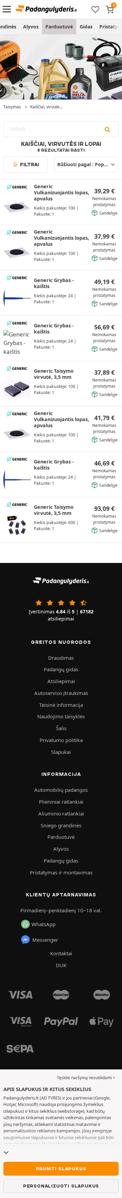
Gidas (86, 26)
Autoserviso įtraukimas (61, 693)
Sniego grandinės (61, 825)
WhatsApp (44, 924)
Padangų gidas (61, 669)
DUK (61, 965)
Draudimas (61, 657)
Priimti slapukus (61, 1168)
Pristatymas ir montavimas (61, 872)
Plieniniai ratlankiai (61, 801)
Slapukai (61, 751)
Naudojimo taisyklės (61, 716)
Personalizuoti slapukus (61, 1186)
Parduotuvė (59, 26)
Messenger (45, 939)
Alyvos (31, 26)
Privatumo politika (61, 740)
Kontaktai (61, 953)
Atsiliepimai (61, 681)
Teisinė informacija (61, 704)
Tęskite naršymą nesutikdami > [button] (86, 1078)
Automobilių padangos (61, 789)
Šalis (61, 728)
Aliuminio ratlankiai (61, 813)
